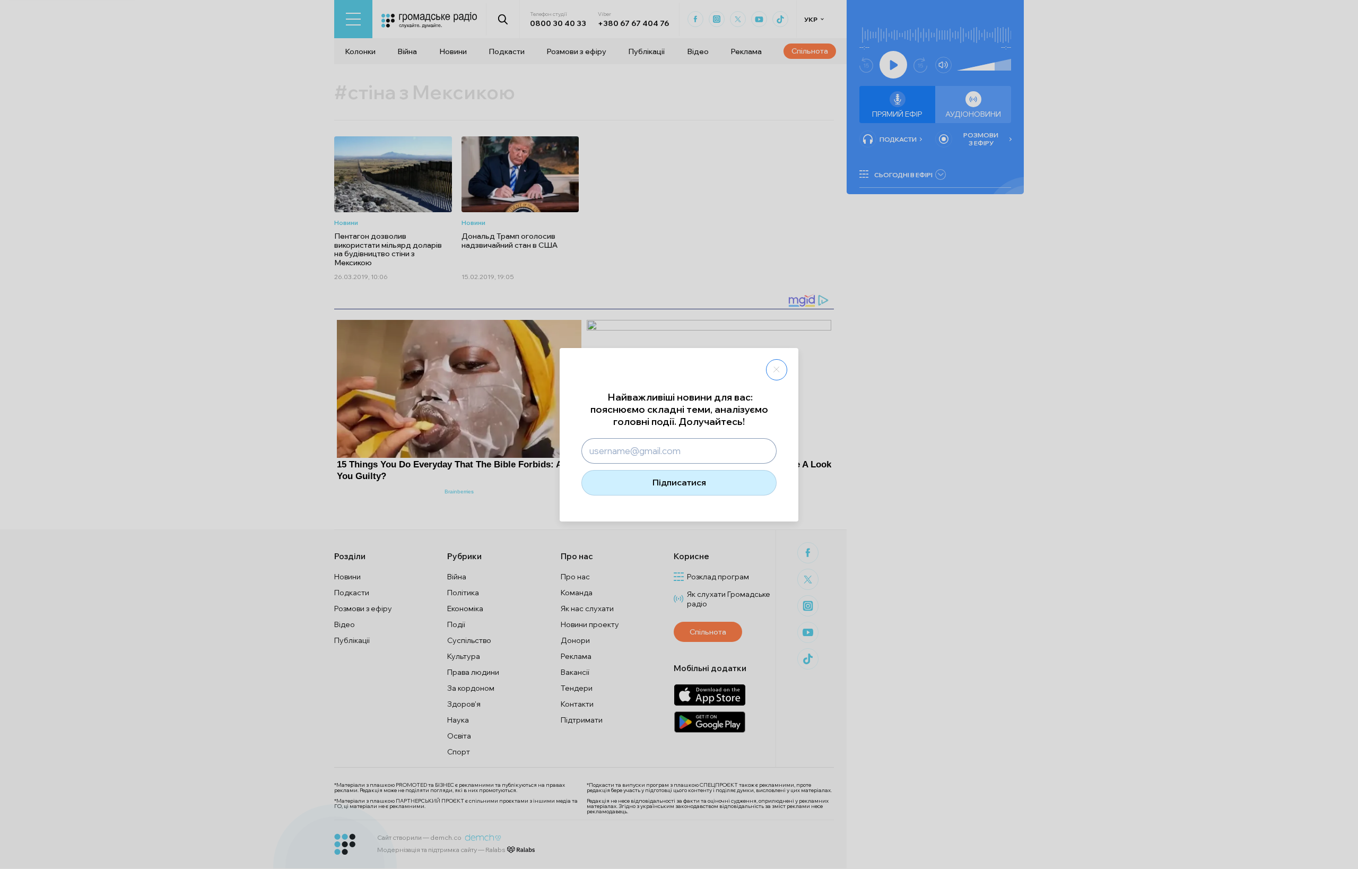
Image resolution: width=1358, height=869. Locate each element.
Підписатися (679, 482)
